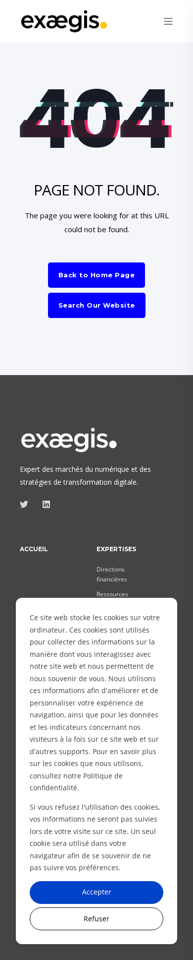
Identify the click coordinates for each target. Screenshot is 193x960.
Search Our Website (96, 305)
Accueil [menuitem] (34, 549)
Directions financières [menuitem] (111, 574)
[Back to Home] (64, 27)
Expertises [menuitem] (116, 549)
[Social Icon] (27, 504)
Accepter (96, 891)
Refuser (96, 918)
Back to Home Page (96, 275)
